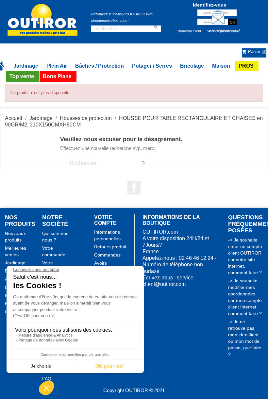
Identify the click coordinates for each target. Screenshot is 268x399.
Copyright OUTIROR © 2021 (134, 390)
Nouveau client (189, 31)
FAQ (46, 378)
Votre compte (105, 220)
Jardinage (15, 262)
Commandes (107, 255)
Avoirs (100, 263)
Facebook (134, 187)
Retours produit (110, 246)
